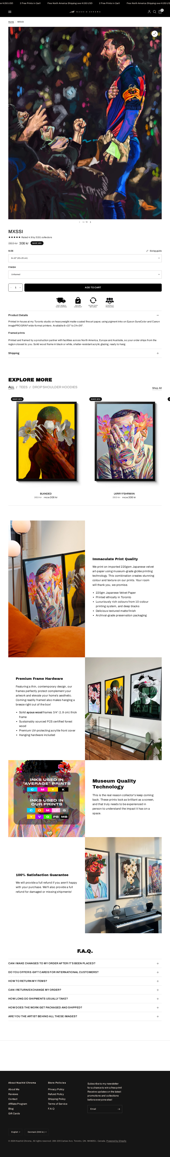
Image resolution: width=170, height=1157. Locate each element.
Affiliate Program (17, 1104)
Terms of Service (57, 1104)
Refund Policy (56, 1094)
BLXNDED (46, 493)
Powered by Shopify (116, 1141)
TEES (23, 387)
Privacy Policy (56, 1089)
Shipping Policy (57, 1099)
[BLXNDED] (45, 442)
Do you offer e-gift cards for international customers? (53, 972)
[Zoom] (155, 34)
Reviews (13, 1094)
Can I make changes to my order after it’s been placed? (51, 963)
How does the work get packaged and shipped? (45, 1007)
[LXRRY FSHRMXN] (124, 442)
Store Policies (57, 1083)
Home (11, 22)
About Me (13, 1089)
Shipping (13, 353)
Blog (10, 1108)
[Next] (90, 222)
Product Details (18, 315)
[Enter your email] (119, 1109)
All (11, 387)
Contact (12, 1099)
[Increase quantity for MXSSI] (20, 287)
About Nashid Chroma (22, 1083)
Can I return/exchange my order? (34, 989)
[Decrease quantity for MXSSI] (10, 287)
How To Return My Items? (27, 981)
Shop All (157, 388)
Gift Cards (14, 1113)
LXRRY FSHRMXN (124, 493)
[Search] (154, 12)
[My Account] (149, 12)
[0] (159, 12)
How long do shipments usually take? (38, 998)
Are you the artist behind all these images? (42, 1016)
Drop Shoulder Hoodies (55, 387)
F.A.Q (51, 1108)
